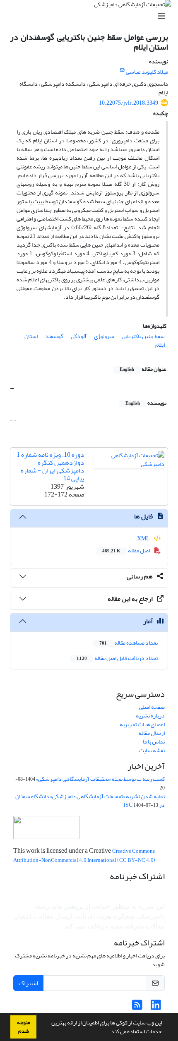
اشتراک (28, 983)
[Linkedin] (156, 1007)
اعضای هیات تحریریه (142, 724)
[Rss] (137, 1007)
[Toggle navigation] (91, 16)
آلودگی (79, 336)
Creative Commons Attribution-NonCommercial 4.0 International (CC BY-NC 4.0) (84, 856)
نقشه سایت (152, 750)
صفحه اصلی (152, 706)
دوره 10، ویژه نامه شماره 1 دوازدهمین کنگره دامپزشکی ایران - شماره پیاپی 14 (50, 467)
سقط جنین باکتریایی (143, 336)
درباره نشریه (150, 715)
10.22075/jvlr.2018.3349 (128, 102)
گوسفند (54, 336)
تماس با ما (154, 741)
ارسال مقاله (152, 733)
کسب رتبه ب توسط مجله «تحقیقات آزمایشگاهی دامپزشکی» (100, 778)
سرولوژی (104, 336)
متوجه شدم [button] (23, 1026)
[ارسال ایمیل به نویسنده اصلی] (122, 70)
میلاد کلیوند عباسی (147, 71)
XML (144, 538)
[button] (107, 1032)
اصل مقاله (126, 550)
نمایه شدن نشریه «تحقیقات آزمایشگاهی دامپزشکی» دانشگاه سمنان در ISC (90, 801)
